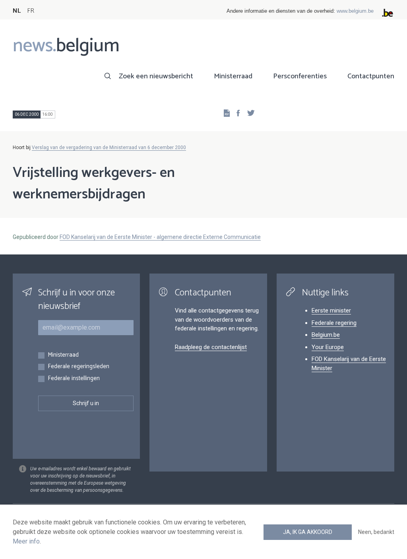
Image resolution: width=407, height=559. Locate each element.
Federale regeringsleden (78, 366)
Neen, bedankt (376, 532)
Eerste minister (331, 310)
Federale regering (334, 322)
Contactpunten (370, 76)
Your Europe (328, 347)
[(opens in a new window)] (236, 112)
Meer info (26, 541)
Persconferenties (300, 76)
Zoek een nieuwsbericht (156, 76)
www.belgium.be (355, 11)
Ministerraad (233, 76)
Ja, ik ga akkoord (307, 532)
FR (30, 11)
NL (17, 11)
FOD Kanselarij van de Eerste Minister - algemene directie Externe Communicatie (160, 237)
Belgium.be (326, 334)
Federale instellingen (74, 378)
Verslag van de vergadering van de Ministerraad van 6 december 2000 (109, 147)
